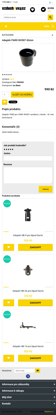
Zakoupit (35, 247)
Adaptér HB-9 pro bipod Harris (28, 235)
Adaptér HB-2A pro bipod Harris (28, 291)
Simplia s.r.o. (49, 412)
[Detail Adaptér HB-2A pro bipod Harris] (28, 270)
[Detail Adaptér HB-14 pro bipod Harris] (28, 325)
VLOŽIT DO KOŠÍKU (22, 94)
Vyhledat (50, 17)
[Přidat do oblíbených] (4, 102)
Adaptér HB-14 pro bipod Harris (28, 346)
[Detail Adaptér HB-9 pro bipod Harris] (28, 214)
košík (51, 9)
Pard (12, 79)
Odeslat (46, 189)
